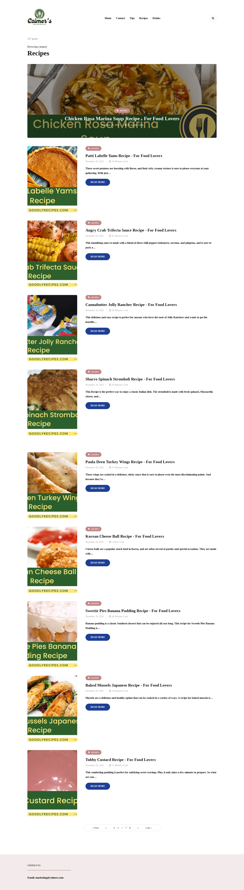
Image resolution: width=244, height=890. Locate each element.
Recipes (143, 18)
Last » (149, 828)
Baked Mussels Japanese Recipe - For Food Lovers (128, 685)
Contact (120, 18)
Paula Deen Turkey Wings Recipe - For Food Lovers (130, 462)
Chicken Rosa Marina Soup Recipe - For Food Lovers (122, 118)
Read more (98, 182)
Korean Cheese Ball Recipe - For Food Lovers (124, 536)
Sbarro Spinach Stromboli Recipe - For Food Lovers (130, 379)
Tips (132, 18)
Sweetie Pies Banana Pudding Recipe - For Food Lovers (132, 611)
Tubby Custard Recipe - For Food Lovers (120, 760)
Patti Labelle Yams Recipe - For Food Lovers (123, 156)
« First (95, 828)
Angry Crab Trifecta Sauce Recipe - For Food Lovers (130, 230)
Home (108, 18)
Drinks (156, 18)
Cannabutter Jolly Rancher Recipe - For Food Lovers (131, 304)
